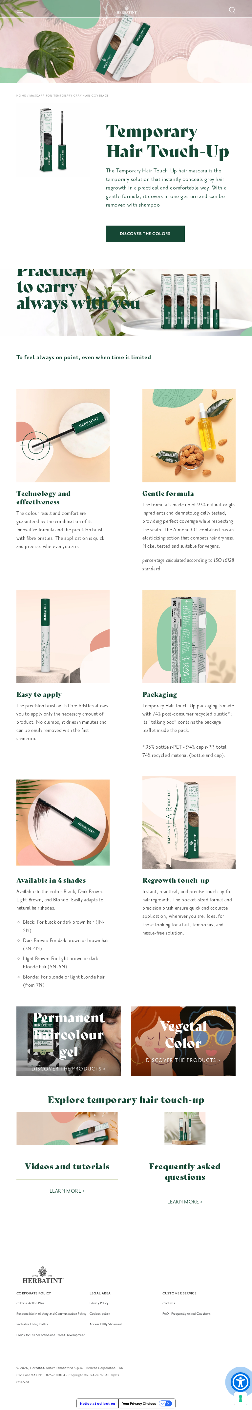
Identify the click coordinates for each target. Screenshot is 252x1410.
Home (21, 96)
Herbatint (37, 1368)
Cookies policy (100, 1313)
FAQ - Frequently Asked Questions (186, 1313)
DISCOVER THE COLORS (145, 233)
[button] (232, 10)
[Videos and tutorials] (67, 1128)
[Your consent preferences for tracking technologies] (240, 1398)
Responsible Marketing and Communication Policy (51, 1313)
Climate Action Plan (30, 1303)
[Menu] (20, 10)
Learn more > (67, 1191)
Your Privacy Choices (139, 1403)
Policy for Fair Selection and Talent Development (50, 1335)
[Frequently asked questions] (185, 1128)
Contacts (168, 1303)
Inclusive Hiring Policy (32, 1324)
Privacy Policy (99, 1303)
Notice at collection (97, 1403)
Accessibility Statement (106, 1324)
